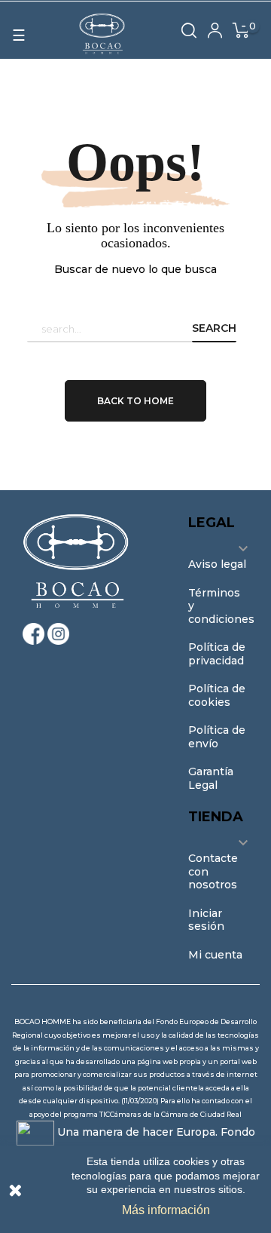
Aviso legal (217, 564)
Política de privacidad (216, 653)
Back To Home (135, 400)
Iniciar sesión (206, 920)
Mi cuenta (215, 955)
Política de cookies (216, 695)
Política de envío (216, 736)
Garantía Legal (210, 778)
